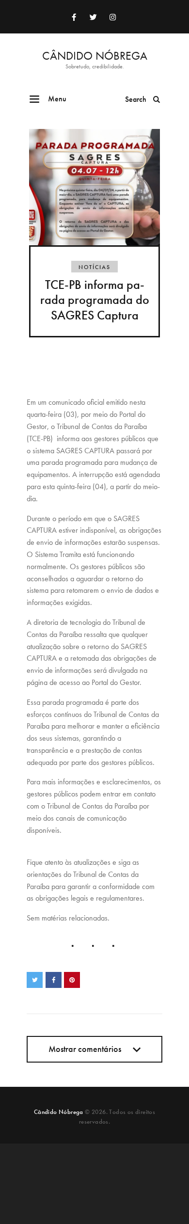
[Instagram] (112, 17)
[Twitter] (93, 17)
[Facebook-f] (73, 17)
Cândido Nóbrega (58, 1112)
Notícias (94, 267)
